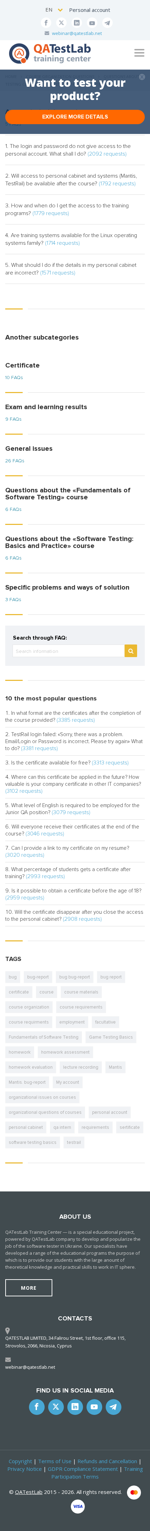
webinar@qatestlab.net (77, 33)
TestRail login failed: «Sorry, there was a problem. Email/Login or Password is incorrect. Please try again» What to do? (74, 741)
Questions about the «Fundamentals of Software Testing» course (67, 493)
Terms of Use (55, 1461)
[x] (61, 22)
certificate (19, 992)
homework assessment (65, 1052)
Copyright (20, 1461)
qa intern (62, 1127)
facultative (105, 1022)
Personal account (89, 9)
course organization (29, 1007)
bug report (111, 977)
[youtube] (92, 22)
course (46, 992)
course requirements (81, 1007)
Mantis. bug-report (27, 1082)
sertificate (130, 1127)
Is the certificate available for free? (50, 763)
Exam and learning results (46, 407)
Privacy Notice (24, 1468)
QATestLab (29, 1491)
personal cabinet (26, 1127)
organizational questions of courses (45, 1112)
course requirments (29, 1022)
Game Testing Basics (111, 1037)
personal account (109, 1112)
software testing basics (33, 1142)
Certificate (22, 365)
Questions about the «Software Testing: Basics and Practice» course (69, 542)
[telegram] (107, 22)
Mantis (115, 1067)
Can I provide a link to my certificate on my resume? (70, 848)
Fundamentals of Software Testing (43, 1037)
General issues (29, 448)
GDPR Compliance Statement (83, 1468)
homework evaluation (31, 1067)
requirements (95, 1127)
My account (67, 1082)
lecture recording (80, 1067)
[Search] (131, 651)
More (29, 1287)
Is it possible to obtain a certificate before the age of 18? (76, 891)
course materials (81, 992)
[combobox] (54, 9)
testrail (74, 1142)
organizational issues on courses (42, 1097)
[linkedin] (77, 22)
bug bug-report (74, 977)
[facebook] (46, 22)
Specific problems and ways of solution (67, 587)
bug (13, 977)
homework (20, 1052)
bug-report (38, 977)
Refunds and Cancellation (107, 1461)
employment (72, 1022)
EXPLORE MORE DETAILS (75, 116)
